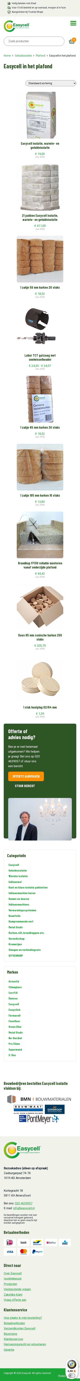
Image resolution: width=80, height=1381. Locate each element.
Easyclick (14, 1009)
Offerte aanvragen (26, 776)
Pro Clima (14, 1043)
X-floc (12, 1055)
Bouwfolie (14, 915)
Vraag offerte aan (15, 1300)
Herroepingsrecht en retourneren (25, 1344)
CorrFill (13, 992)
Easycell (14, 864)
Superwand (15, 1049)
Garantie (9, 1350)
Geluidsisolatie (23, 55)
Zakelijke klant (13, 1294)
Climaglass (15, 987)
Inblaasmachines (19, 904)
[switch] (71, 1376)
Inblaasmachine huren (22, 893)
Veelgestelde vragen (17, 1289)
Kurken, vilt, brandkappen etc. (27, 932)
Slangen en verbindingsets (25, 949)
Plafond (40, 55)
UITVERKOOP (16, 955)
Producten (10, 1284)
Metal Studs (16, 927)
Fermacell (14, 1015)
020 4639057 (23, 1203)
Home (7, 55)
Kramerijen (15, 944)
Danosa (13, 998)
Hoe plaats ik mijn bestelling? (23, 1318)
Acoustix (14, 981)
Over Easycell (13, 1273)
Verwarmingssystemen (22, 910)
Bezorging (10, 1334)
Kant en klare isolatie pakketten (28, 887)
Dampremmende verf (21, 921)
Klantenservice (13, 1339)
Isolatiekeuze (13, 1278)
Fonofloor (14, 1021)
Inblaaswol (15, 881)
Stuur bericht (25, 786)
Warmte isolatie (18, 876)
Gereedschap (17, 938)
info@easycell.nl (24, 1208)
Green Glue (15, 1026)
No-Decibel (15, 1038)
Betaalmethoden (14, 1323)
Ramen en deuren (19, 898)
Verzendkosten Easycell (19, 1328)
